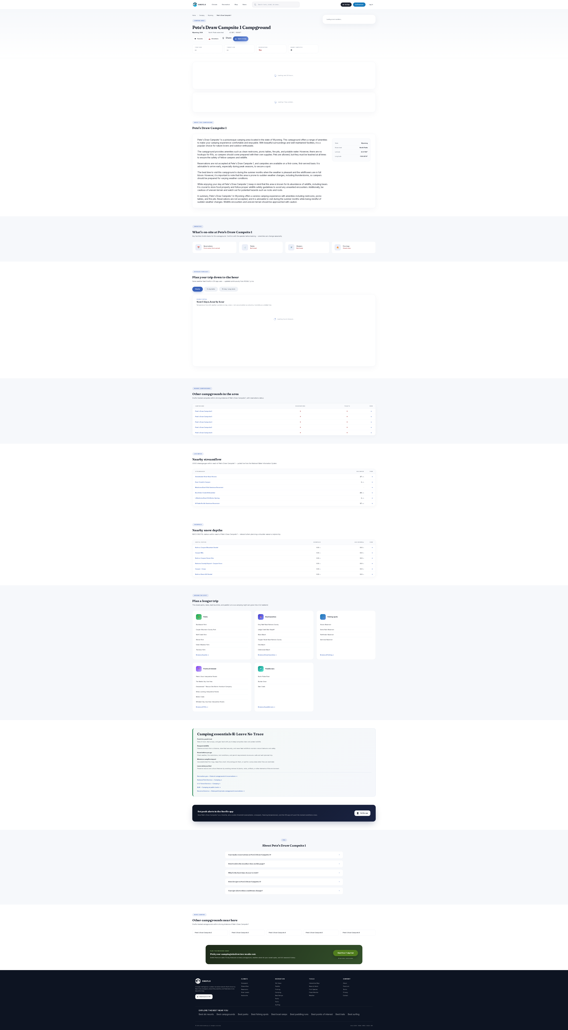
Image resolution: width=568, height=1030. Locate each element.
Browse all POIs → (202, 707)
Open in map (240, 39)
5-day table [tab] (211, 289)
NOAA (359, 1025)
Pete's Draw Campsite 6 (203, 432)
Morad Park (200, 639)
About (345, 983)
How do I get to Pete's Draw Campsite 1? (244, 882)
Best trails (340, 1014)
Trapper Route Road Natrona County (269, 639)
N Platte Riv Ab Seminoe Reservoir (207, 503)
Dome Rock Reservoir (327, 629)
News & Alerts (313, 986)
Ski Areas (278, 983)
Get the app (362, 813)
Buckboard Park (201, 624)
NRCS (364, 1025)
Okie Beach (261, 644)
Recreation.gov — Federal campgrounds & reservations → (217, 776)
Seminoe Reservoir (326, 639)
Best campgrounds (226, 1014)
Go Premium (359, 4)
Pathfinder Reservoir (327, 634)
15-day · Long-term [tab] (228, 289)
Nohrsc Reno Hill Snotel (203, 574)
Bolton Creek (200, 697)
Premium (346, 986)
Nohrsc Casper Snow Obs (204, 558)
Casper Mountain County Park (206, 629)
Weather (311, 995)
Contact (345, 995)
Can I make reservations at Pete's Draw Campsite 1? (249, 855)
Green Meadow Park (202, 644)
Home (194, 15)
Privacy (345, 992)
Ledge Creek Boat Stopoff (266, 629)
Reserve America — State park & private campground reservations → (221, 791)
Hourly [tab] (197, 289)
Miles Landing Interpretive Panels (207, 692)
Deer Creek (261, 686)
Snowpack (244, 983)
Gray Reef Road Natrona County (268, 624)
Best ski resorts (206, 1014)
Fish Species (313, 989)
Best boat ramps (279, 1014)
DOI (372, 1025)
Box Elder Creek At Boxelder (205, 493)
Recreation (226, 4)
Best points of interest (322, 1014)
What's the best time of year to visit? (243, 873)
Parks (277, 998)
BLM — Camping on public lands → (209, 787)
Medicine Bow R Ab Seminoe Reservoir (209, 487)
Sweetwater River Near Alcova (206, 476)
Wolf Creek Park (201, 634)
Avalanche (244, 995)
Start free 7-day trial (346, 953)
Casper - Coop (200, 569)
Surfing (277, 1005)
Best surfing (353, 1014)
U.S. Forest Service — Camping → (208, 783)
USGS (355, 1025)
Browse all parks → (202, 655)
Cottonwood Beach (264, 650)
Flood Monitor (313, 992)
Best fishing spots (259, 1014)
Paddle (277, 986)
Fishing (277, 989)
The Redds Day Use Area (204, 681)
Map (236, 4)
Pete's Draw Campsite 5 (203, 427)
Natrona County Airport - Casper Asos (208, 563)
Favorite (199, 39)
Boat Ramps (279, 995)
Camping (201, 15)
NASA (368, 1025)
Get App (347, 4)
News (245, 4)
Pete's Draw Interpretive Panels (206, 676)
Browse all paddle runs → (266, 707)
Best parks (243, 1014)
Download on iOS (204, 996)
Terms (345, 989)
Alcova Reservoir (325, 624)
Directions (213, 39)
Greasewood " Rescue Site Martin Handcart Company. (214, 686)
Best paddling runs (299, 1014)
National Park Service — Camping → (209, 780)
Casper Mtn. (199, 553)
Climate (214, 4)
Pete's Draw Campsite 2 (203, 411)
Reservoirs (244, 989)
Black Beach (262, 634)
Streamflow (244, 986)
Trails (277, 1001)
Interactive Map (314, 983)
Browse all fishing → (327, 655)
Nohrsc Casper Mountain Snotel (206, 547)
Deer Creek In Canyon (202, 482)
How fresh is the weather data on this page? (246, 864)
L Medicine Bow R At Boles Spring (207, 498)
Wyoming (210, 15)
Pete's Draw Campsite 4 (203, 422)
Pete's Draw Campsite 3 (203, 416)
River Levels (245, 992)
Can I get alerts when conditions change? (245, 891)
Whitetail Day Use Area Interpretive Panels (210, 702)
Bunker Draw (262, 681)
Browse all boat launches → (267, 655)
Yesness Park (200, 650)
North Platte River (264, 676)
